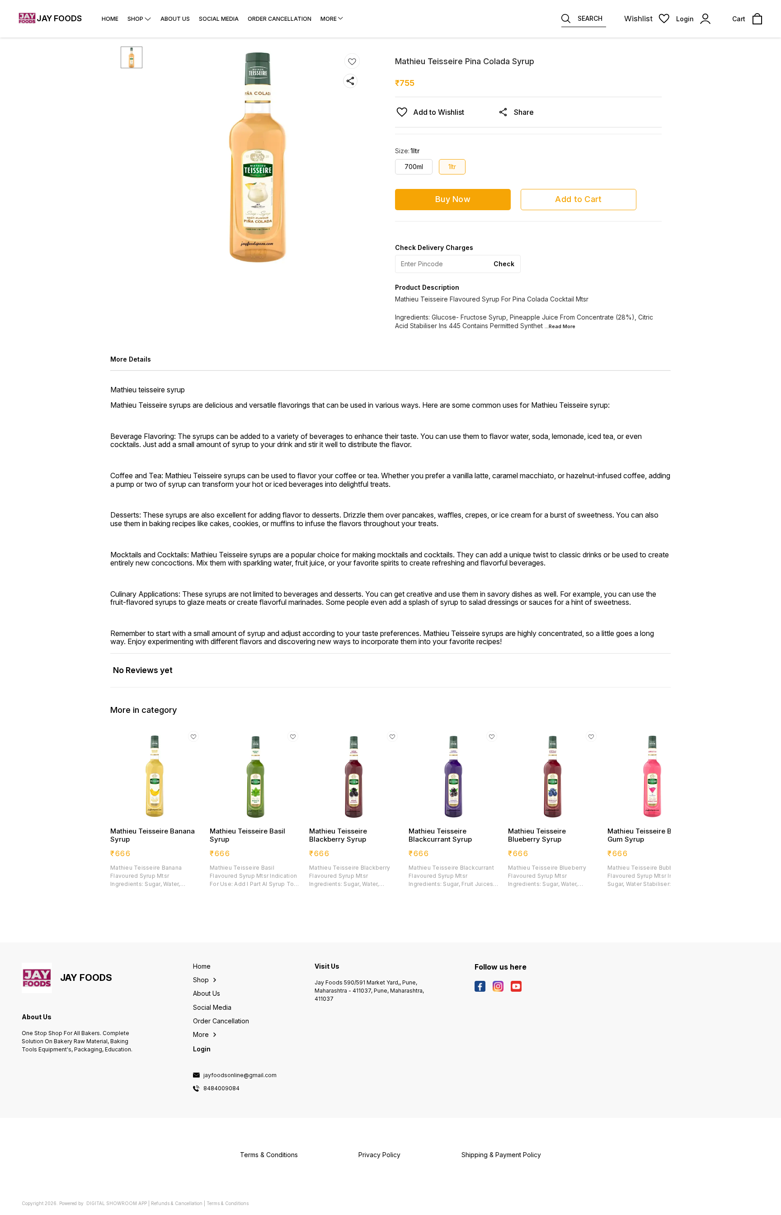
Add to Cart (578, 199)
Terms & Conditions (228, 1203)
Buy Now (452, 199)
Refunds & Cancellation (176, 1203)
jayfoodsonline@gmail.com (240, 1075)
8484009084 (221, 1088)
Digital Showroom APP (116, 1203)
